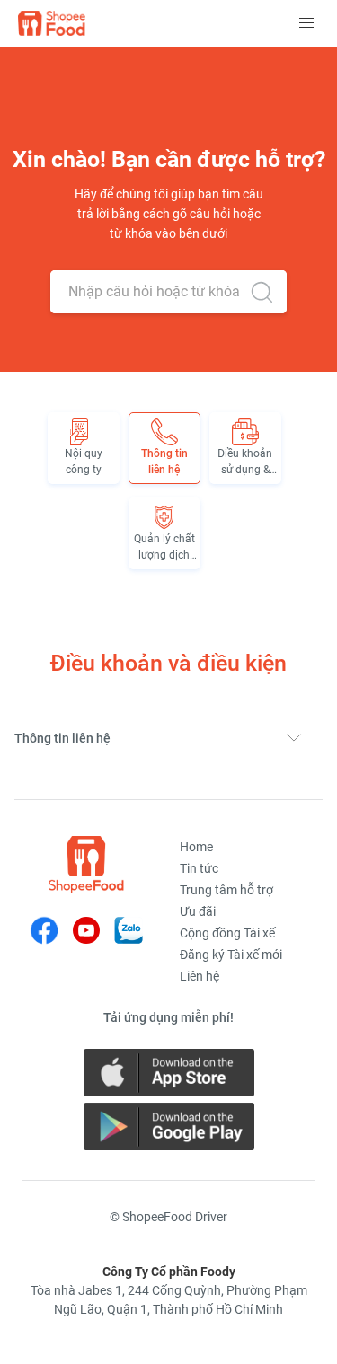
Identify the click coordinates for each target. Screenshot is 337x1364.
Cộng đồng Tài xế (227, 933)
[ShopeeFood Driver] (86, 864)
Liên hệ (199, 976)
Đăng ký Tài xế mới (231, 954)
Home (196, 847)
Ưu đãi (198, 911)
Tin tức (199, 868)
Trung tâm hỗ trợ (226, 890)
